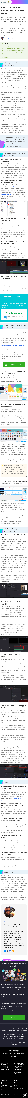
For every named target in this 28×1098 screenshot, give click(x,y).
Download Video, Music (18, 1066)
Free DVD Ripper (4, 1064)
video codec (15, 186)
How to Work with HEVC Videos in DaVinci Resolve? (14, 1028)
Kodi (15, 1076)
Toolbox (15, 1073)
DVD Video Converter (5, 1069)
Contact (15, 1085)
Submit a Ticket (4, 1089)
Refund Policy (16, 1089)
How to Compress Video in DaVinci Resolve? (14, 1036)
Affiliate (15, 1086)
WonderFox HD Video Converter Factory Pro (12, 345)
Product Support (4, 1085)
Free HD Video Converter (6, 1067)
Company (16, 1083)
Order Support (4, 1083)
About (15, 1082)
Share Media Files (17, 1069)
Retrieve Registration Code (6, 1086)
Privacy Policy (3, 1094)
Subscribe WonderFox (18, 1088)
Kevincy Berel (9, 921)
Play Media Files (17, 1067)
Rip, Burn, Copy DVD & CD (19, 1064)
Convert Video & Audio (18, 1063)
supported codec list (6, 194)
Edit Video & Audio (17, 1072)
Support (2, 1082)
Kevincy (7, 38)
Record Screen (17, 1070)
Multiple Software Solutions (19, 1075)
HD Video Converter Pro (6, 1066)
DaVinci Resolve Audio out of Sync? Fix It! (14, 1034)
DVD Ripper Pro (4, 1063)
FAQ (2, 1088)
